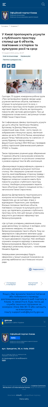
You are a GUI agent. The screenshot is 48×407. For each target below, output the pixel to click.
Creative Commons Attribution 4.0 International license (24, 386)
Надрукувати (38, 269)
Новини (14, 26)
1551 (4, 360)
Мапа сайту (24, 399)
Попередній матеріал (11, 283)
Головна (4, 26)
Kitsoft (19, 395)
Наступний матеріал (33, 283)
